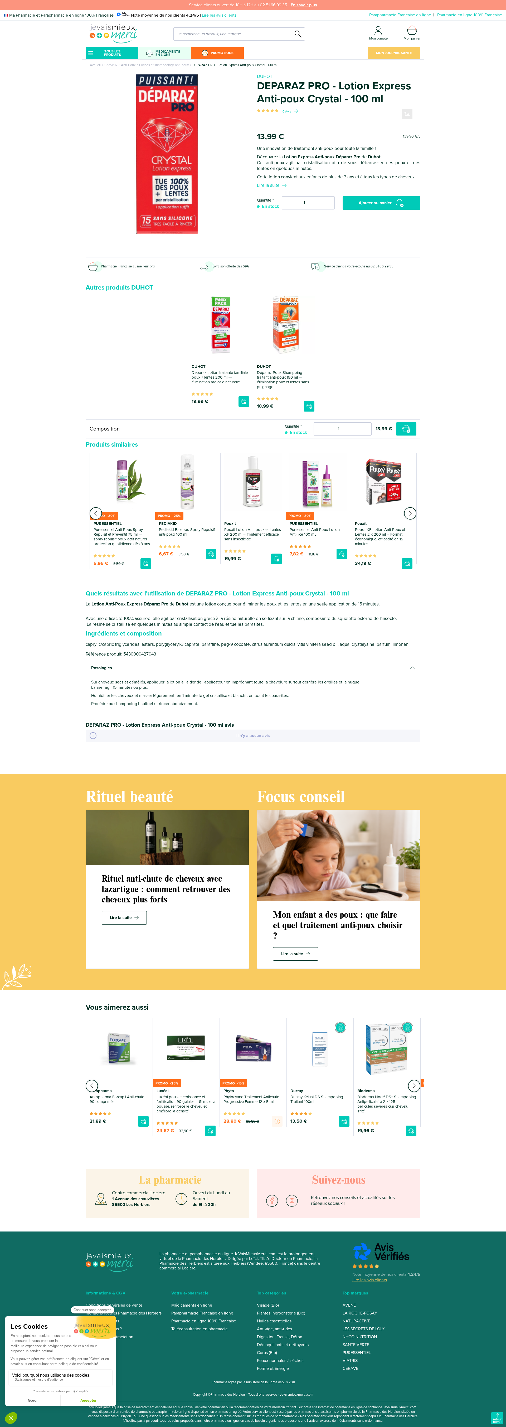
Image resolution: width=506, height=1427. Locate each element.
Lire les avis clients (219, 15)
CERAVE (350, 1368)
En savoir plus (304, 5)
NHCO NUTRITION (360, 1337)
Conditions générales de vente (114, 1305)
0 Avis (287, 111)
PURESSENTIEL (357, 1352)
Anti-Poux (128, 65)
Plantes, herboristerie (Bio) (281, 1313)
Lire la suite (268, 185)
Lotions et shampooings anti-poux (164, 65)
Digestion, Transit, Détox (279, 1337)
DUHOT (265, 76)
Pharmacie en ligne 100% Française (469, 15)
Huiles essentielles (274, 1321)
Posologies (101, 668)
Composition (105, 429)
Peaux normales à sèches (280, 1360)
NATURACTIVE (356, 1321)
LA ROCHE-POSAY (360, 1313)
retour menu (497, 1420)
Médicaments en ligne (167, 53)
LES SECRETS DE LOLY (364, 1329)
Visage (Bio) (268, 1305)
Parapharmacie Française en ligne (400, 15)
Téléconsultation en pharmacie (199, 1329)
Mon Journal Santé (394, 53)
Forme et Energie (273, 1368)
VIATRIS (350, 1360)
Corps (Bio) (267, 1352)
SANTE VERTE (356, 1344)
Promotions (222, 53)
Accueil (95, 65)
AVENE (349, 1305)
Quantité (264, 200)
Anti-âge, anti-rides (274, 1329)
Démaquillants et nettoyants (283, 1344)
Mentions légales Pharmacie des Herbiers (124, 1313)
